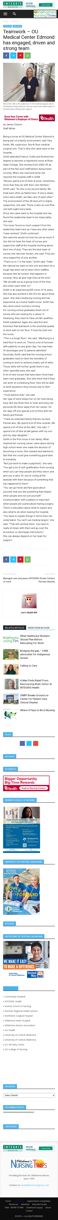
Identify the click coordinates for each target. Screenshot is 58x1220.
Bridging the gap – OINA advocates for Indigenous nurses (35, 654)
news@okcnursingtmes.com (35, 1185)
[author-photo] (29, 608)
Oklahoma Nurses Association (20, 1025)
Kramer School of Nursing (18, 1006)
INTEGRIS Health (13, 1001)
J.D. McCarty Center (14, 1044)
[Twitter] (13, 55)
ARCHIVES (17, 26)
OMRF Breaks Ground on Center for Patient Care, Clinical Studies (34, 699)
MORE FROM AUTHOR (38, 628)
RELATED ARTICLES (14, 628)
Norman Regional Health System (21, 1010)
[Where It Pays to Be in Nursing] (11, 713)
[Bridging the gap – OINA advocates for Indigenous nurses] (11, 654)
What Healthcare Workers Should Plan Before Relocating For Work (35, 639)
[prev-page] (5, 725)
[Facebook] (6, 55)
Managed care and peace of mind (16, 580)
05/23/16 (15, 21)
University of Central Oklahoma (20, 1034)
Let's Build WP (29, 612)
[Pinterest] (20, 55)
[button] (5, 14)
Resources (13, 1204)
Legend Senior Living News (38, 1201)
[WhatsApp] (27, 55)
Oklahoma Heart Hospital (17, 1020)
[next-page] (10, 725)
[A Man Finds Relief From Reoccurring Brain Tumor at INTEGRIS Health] (11, 684)
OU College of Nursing (16, 1049)
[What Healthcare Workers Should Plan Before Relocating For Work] (11, 639)
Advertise (25, 1204)
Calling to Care (28, 665)
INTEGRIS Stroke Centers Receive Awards (42, 580)
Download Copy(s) (34, 1207)
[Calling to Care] (11, 669)
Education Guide (39, 1204)
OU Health (10, 1030)
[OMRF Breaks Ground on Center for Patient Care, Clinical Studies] (11, 699)
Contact (29, 1210)
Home (6, 21)
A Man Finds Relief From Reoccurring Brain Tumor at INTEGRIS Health (36, 684)
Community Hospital (15, 996)
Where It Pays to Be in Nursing (37, 710)
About (48, 1207)
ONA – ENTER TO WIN (14, 1207)
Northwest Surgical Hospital (19, 1015)
